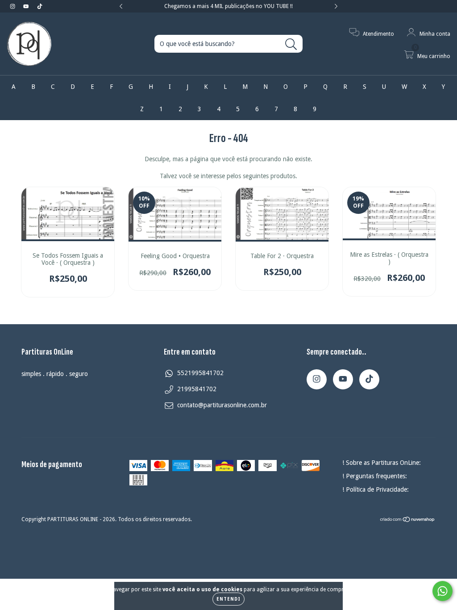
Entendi (228, 599)
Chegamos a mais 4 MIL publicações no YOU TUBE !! (228, 6)
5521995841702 (200, 372)
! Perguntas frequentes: (374, 476)
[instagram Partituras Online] (13, 6)
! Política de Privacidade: (375, 489)
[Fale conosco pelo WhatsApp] (442, 591)
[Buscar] (291, 44)
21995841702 (196, 389)
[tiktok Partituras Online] (40, 6)
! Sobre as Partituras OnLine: (381, 462)
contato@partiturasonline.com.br (222, 405)
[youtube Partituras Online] (26, 6)
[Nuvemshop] (408, 521)
